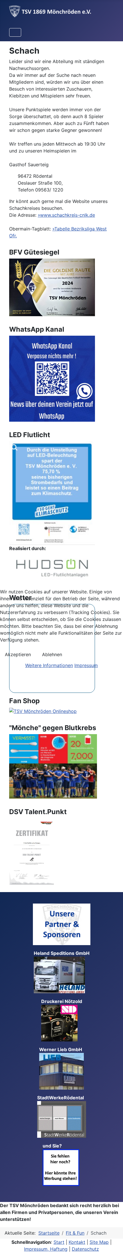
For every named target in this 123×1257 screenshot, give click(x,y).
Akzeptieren (18, 654)
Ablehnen (52, 654)
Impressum (86, 665)
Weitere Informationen (49, 665)
